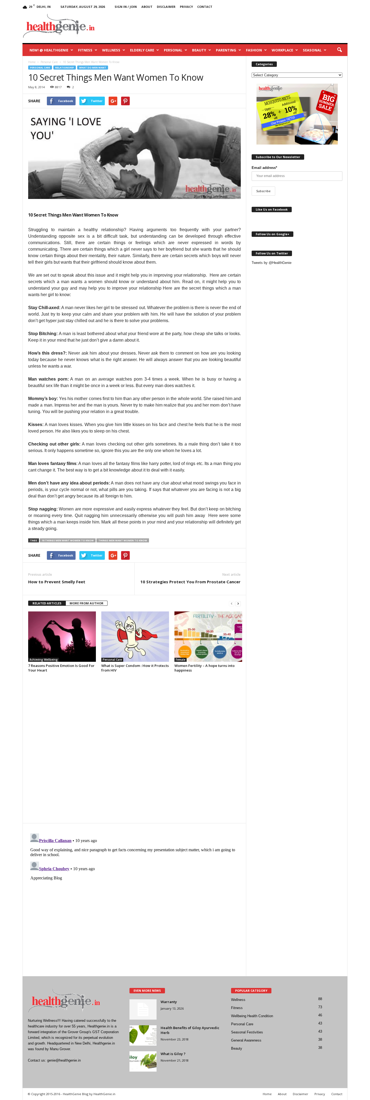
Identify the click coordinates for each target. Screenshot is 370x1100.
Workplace (282, 50)
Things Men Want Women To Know (122, 540)
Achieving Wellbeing (44, 660)
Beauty (199, 50)
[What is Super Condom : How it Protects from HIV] (135, 636)
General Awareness (246, 1040)
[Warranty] (143, 1009)
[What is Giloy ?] (143, 1061)
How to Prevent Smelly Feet (56, 581)
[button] (339, 50)
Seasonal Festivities (247, 1032)
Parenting (226, 50)
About (146, 7)
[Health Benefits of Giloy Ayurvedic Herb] (143, 1035)
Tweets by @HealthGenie (271, 263)
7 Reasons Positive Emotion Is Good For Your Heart (61, 668)
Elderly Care (142, 50)
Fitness (85, 50)
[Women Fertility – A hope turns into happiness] (208, 636)
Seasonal (312, 50)
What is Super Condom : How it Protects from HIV (135, 668)
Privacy (186, 7)
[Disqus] (134, 750)
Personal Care (40, 67)
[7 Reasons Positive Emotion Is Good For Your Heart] (62, 636)
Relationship (64, 67)
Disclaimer (166, 7)
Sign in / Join (126, 7)
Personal (173, 50)
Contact (204, 7)
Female (180, 660)
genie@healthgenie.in (64, 1060)
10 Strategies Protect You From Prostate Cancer (190, 581)
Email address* (264, 168)
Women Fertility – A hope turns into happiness (204, 668)
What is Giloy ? (173, 1053)
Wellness (111, 50)
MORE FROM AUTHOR (86, 603)
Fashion (254, 50)
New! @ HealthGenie (49, 50)
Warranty (169, 1001)
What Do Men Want (92, 67)
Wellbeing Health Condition (252, 1016)
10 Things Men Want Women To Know (68, 540)
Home (267, 1094)
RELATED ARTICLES (47, 603)
